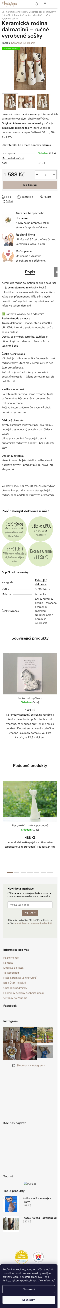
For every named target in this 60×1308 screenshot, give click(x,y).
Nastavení (29, 1289)
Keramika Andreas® (23, 43)
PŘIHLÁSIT (30, 912)
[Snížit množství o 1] (37, 174)
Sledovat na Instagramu (31, 1065)
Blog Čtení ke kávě (14, 983)
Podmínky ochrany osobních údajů (23, 993)
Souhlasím (28, 1300)
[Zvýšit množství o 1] (54, 174)
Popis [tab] (30, 272)
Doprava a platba (13, 968)
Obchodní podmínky (15, 988)
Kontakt (8, 963)
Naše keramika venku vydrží (19, 978)
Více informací (46, 1280)
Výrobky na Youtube (15, 998)
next (56, 800)
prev (3, 800)
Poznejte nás (11, 958)
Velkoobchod (11, 973)
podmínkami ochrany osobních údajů (33, 922)
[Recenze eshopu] (21, 1257)
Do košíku (30, 185)
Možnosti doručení (13, 158)
